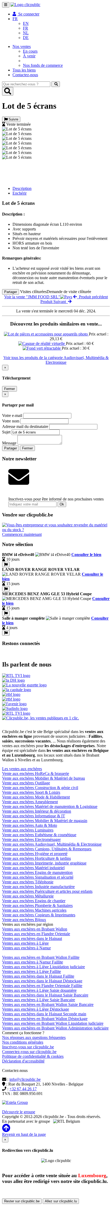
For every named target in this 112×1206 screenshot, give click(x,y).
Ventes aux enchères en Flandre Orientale (36, 934)
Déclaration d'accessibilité (23, 1061)
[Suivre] (6, 564)
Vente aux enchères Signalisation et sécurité (37, 877)
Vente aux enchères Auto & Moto (29, 825)
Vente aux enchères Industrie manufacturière (38, 886)
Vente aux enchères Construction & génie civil (40, 787)
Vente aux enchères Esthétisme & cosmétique (39, 835)
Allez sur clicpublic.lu (61, 1201)
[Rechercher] (55, 84)
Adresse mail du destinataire (25, 426)
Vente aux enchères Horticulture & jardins (36, 858)
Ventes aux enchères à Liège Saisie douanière (39, 990)
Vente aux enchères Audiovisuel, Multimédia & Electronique (52, 844)
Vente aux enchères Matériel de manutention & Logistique (49, 806)
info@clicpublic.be (25, 1079)
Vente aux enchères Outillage (26, 783)
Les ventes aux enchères (22, 769)
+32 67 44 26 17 (23, 1089)
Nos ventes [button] (22, 46)
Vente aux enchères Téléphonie (27, 882)
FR (25, 28)
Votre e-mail (12, 415)
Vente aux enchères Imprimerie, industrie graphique (44, 863)
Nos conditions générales (22, 1042)
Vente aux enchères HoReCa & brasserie (35, 773)
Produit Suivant (54, 301)
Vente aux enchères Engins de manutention (37, 872)
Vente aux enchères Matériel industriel (33, 868)
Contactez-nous (25, 75)
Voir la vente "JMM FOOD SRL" (32, 297)
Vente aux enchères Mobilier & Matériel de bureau (43, 778)
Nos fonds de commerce (43, 65)
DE (26, 37)
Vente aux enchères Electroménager (31, 839)
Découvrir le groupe (18, 1112)
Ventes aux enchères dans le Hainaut (32, 938)
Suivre (13, 119)
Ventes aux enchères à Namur (26, 948)
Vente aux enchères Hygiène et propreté (34, 853)
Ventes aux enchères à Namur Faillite (32, 962)
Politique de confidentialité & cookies (33, 1056)
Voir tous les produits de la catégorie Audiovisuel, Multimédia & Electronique (56, 360)
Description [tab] (22, 188)
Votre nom (10, 421)
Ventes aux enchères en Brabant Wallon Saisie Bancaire (48, 1004)
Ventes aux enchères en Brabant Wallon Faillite (40, 957)
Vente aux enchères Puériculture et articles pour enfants (47, 891)
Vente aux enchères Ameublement (30, 802)
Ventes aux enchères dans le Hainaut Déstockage (42, 981)
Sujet (6, 432)
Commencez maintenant (22, 534)
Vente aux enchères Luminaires (27, 830)
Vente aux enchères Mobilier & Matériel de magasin (44, 820)
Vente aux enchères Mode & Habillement (36, 797)
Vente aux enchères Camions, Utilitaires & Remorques (46, 849)
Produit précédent (92, 297)
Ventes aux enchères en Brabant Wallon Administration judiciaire (55, 1028)
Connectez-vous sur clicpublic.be (29, 1051)
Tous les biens (24, 70)
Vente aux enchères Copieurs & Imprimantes (38, 915)
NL (26, 33)
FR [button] (15, 18)
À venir (29, 56)
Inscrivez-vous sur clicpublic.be (28, 1047)
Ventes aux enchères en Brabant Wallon (34, 929)
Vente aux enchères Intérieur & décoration (36, 811)
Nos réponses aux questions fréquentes (34, 1037)
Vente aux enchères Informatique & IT (33, 816)
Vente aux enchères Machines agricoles (34, 910)
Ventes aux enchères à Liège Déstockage (35, 1009)
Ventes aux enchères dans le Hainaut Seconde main (44, 1014)
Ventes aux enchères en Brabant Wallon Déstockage (45, 1018)
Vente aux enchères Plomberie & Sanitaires (37, 905)
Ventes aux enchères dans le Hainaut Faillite (38, 976)
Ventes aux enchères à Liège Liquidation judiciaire (43, 967)
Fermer (9, 389)
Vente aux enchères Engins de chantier (33, 901)
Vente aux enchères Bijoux (24, 919)
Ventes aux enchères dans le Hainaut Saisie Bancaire (45, 995)
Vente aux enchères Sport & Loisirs (31, 792)
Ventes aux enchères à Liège (25, 943)
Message (9, 443)
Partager (10, 292)
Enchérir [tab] (20, 193)
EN (26, 23)
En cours (30, 51)
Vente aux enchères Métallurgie (28, 896)
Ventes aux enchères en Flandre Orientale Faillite (42, 985)
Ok (62, 504)
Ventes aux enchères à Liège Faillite (31, 971)
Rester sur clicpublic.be (22, 1201)
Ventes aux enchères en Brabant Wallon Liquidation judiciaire (52, 1023)
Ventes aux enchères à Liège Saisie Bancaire (38, 1000)
